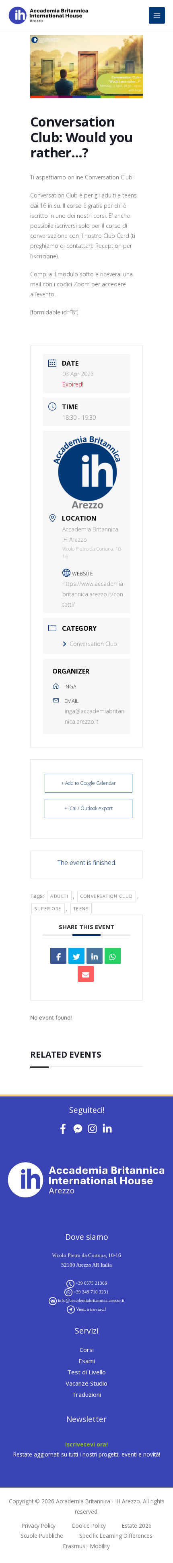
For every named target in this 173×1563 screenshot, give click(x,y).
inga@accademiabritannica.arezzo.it (94, 716)
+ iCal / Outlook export (88, 808)
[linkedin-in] (108, 1129)
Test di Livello (86, 1372)
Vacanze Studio (86, 1383)
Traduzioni (86, 1394)
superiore (48, 908)
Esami (86, 1361)
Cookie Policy (89, 1525)
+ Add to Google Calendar (88, 783)
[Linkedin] (94, 956)
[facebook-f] (64, 1129)
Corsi (87, 1350)
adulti (59, 896)
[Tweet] (76, 956)
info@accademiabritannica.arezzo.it (91, 1300)
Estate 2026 (137, 1525)
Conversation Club (93, 644)
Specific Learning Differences (115, 1535)
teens (81, 908)
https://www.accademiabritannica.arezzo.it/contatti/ (92, 594)
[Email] (86, 974)
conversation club (106, 896)
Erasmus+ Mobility (86, 1546)
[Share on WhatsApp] (113, 956)
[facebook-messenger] (79, 1129)
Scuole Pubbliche (42, 1535)
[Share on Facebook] (58, 956)
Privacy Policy (39, 1525)
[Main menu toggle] (157, 15)
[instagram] (94, 1129)
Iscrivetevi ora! (86, 1444)
